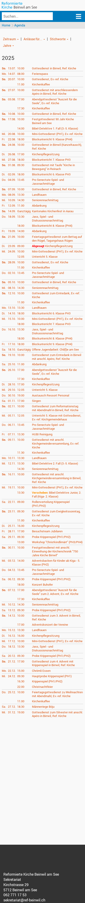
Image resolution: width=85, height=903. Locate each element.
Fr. (3, 139)
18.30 (20, 707)
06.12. (12, 579)
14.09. (12, 211)
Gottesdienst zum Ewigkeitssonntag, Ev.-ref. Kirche (56, 513)
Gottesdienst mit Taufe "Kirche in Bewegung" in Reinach (53, 167)
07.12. (12, 590)
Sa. (4, 349)
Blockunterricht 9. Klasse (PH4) (52, 139)
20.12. (12, 656)
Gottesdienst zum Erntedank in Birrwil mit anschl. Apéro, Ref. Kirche (56, 357)
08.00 (20, 74)
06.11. (12, 425)
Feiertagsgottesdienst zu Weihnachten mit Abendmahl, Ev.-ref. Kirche (57, 694)
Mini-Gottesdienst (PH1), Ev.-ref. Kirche (57, 134)
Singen (36, 401)
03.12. (12, 561)
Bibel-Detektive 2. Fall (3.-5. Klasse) (55, 463)
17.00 (20, 99)
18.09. (12, 217)
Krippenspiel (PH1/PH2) (47, 681)
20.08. (12, 134)
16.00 (20, 526)
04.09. (12, 180)
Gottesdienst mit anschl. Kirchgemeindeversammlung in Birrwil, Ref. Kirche (56, 478)
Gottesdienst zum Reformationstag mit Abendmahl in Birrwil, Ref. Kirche (55, 408)
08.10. (12, 288)
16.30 (20, 681)
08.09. (12, 195)
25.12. (12, 692)
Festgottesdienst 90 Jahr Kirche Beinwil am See (53, 121)
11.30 (20, 452)
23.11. (12, 511)
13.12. (12, 610)
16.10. (12, 329)
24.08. (12, 145)
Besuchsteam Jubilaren (47, 531)
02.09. (12, 174)
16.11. (12, 474)
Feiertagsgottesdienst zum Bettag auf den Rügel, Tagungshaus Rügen (57, 239)
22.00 (20, 687)
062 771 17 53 (15, 894)
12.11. (12, 463)
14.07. (12, 74)
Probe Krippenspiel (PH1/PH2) (51, 537)
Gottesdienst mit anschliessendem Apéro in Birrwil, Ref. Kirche (55, 92)
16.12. (12, 636)
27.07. (12, 90)
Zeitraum (9, 39)
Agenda (19, 25)
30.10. (12, 395)
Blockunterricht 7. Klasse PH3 (51, 160)
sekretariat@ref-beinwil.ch (24, 900)
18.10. (12, 349)
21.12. (12, 661)
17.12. (12, 641)
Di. (3, 154)
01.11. (12, 401)
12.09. (12, 205)
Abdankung (39, 205)
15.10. (12, 319)
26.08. (12, 154)
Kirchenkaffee (41, 84)
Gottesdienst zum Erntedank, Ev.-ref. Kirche (56, 295)
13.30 (20, 195)
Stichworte (58, 39)
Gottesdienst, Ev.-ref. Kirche (50, 79)
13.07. (12, 68)
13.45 (20, 180)
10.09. (12, 200)
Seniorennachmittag (45, 200)
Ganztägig (24, 211)
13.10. (12, 308)
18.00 (20, 139)
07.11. (12, 434)
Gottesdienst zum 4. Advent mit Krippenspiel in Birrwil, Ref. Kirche (53, 663)
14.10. (12, 313)
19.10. (12, 355)
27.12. (12, 707)
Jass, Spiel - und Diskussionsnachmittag (47, 218)
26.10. (12, 370)
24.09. (12, 251)
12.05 (20, 257)
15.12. (12, 630)
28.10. (12, 384)
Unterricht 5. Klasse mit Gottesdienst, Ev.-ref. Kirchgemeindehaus (56, 417)
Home (6, 25)
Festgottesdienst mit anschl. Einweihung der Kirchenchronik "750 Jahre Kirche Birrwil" (55, 551)
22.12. (12, 671)
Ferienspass (40, 74)
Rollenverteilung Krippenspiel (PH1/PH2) (51, 504)
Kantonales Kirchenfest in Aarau (52, 211)
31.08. (12, 165)
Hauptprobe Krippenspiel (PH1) (52, 676)
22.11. (12, 502)
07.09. (12, 189)
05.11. (12, 415)
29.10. (12, 390)
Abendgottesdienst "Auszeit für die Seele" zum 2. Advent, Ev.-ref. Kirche (55, 592)
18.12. (12, 646)
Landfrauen (39, 195)
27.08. (12, 160)
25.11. (12, 526)
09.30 (20, 165)
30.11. (12, 547)
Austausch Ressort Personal (50, 395)
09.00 (20, 246)
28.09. (12, 262)
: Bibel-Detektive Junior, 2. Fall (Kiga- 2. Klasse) (56, 494)
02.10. (12, 273)
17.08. (12, 119)
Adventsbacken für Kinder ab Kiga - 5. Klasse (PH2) (56, 562)
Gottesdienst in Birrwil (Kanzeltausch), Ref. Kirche (57, 147)
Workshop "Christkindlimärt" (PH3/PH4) (57, 542)
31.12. (12, 712)
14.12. (12, 615)
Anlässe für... (33, 39)
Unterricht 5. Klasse (45, 257)
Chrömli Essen (41, 671)
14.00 (20, 128)
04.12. (12, 570)
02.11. (12, 406)
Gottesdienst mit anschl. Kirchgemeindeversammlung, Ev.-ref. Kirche (55, 443)
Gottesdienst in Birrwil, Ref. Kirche (54, 68)
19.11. (12, 487)
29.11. (12, 537)
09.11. (12, 440)
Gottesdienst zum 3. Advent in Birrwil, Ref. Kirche (56, 617)
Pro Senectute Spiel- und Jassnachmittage (48, 182)
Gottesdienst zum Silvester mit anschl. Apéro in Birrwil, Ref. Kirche (57, 714)
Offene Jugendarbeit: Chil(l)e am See (55, 349)
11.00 (20, 84)
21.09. (12, 237)
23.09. (12, 246)
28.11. (12, 531)
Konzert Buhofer (42, 584)
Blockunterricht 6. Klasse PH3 (51, 174)
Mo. (4, 74)
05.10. (12, 282)
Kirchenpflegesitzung (45, 154)
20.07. (12, 79)
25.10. (12, 364)
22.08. (12, 139)
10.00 (20, 68)
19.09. (12, 231)
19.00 (20, 395)
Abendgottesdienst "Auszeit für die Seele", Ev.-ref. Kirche (54, 101)
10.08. (12, 114)
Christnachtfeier (42, 687)
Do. (4, 180)
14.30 (20, 200)
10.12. (12, 604)
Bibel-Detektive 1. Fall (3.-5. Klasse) (55, 128)
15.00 (20, 671)
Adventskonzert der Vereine (50, 624)
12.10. (12, 293)
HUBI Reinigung (42, 434)
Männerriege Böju (43, 707)
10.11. (12, 458)
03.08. (12, 99)
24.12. (12, 676)
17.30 (20, 108)
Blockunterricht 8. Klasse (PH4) (52, 226)
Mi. (4, 134)
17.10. (12, 344)
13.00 (20, 542)
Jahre (7, 45)
